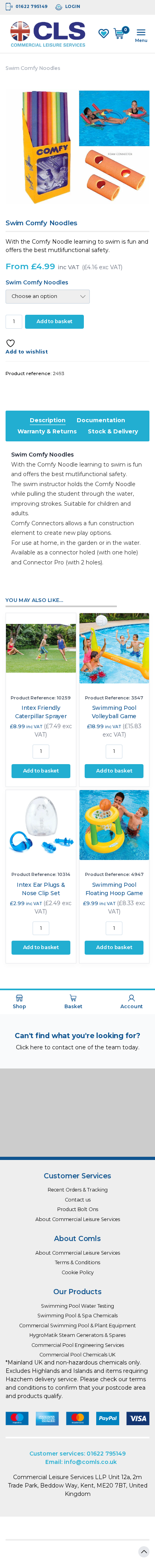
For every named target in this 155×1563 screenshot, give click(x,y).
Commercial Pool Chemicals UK (77, 1355)
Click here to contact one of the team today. (78, 1047)
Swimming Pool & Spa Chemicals (77, 1316)
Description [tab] (48, 420)
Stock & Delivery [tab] (113, 431)
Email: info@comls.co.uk (81, 1462)
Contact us (78, 1200)
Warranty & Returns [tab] (47, 431)
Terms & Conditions (77, 1262)
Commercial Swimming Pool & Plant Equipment (77, 1326)
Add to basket (54, 321)
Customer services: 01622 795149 (77, 1453)
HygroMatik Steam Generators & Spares (77, 1335)
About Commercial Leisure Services (77, 1219)
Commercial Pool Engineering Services (77, 1345)
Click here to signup (77, 1138)
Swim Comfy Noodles (37, 282)
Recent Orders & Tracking (78, 1190)
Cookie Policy (78, 1272)
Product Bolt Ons (77, 1209)
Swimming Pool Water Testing (77, 1306)
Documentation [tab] (101, 420)
